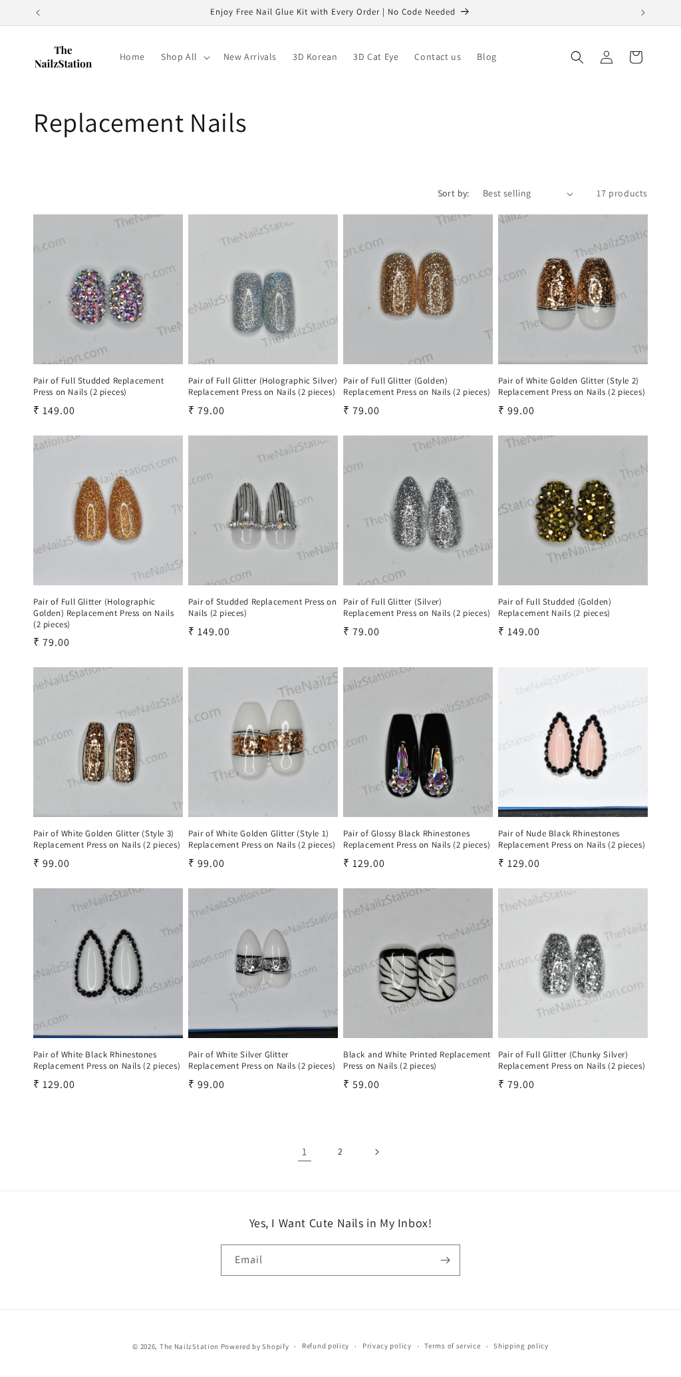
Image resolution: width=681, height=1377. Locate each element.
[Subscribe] (445, 1260)
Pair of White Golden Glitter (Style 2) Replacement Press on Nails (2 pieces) (571, 387)
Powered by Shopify (255, 1346)
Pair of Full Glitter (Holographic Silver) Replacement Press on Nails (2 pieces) (263, 387)
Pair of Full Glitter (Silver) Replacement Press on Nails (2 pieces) (416, 608)
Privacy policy (387, 1345)
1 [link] (304, 1152)
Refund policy (325, 1345)
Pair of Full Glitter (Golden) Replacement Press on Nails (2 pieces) (416, 387)
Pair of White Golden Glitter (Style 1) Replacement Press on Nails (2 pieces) (261, 839)
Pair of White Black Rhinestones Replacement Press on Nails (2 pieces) (106, 1060)
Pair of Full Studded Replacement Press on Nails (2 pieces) (98, 387)
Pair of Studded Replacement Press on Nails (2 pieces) (262, 608)
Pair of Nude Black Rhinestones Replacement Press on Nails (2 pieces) (571, 839)
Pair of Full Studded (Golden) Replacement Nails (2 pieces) (554, 608)
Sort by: (454, 193)
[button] (184, 57)
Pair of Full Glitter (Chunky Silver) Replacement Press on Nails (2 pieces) (571, 1060)
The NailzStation (189, 1346)
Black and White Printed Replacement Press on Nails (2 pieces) (417, 1060)
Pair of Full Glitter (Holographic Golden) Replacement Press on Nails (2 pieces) (103, 613)
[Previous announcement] (38, 12)
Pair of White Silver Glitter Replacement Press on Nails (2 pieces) (261, 1060)
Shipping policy (521, 1345)
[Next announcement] (643, 12)
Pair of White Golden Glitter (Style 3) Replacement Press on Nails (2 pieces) (106, 839)
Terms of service (452, 1345)
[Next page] (376, 1152)
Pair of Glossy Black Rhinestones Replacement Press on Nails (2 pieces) (416, 839)
